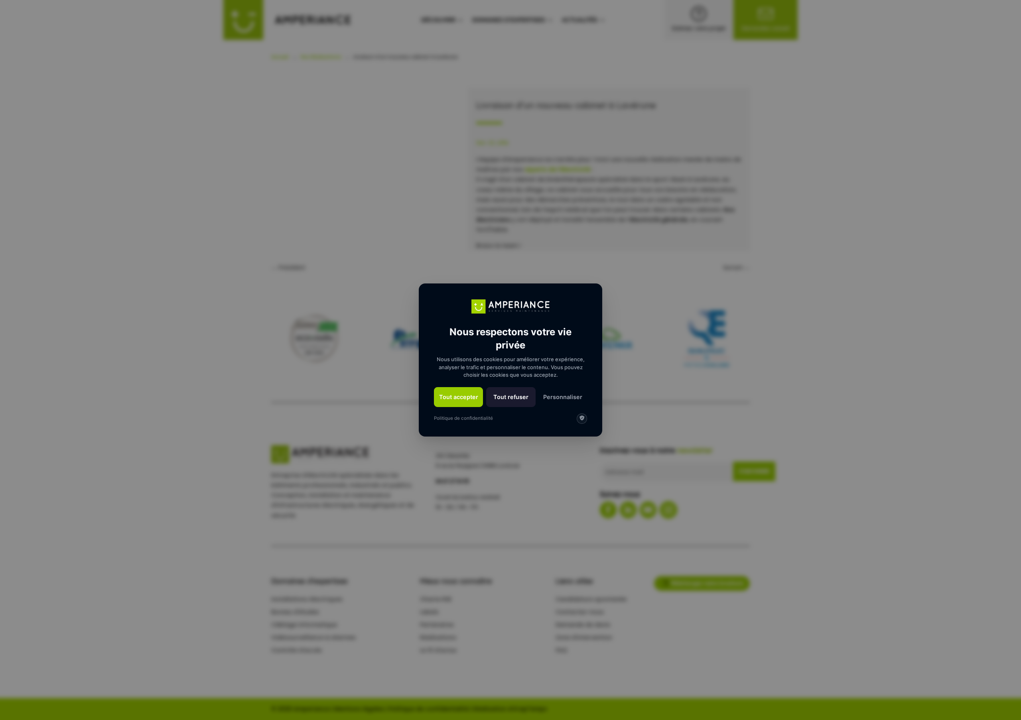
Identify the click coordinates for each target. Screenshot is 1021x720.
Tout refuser (510, 396)
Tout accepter (458, 396)
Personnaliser (562, 396)
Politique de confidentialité (463, 418)
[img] (582, 418)
